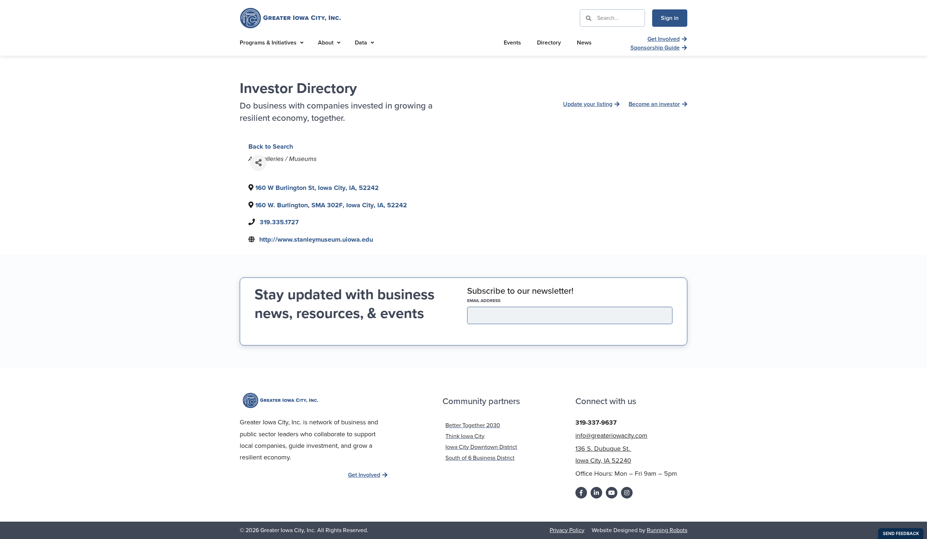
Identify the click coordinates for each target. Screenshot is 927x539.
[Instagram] (627, 492)
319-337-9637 (596, 422)
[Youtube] (611, 492)
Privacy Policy (567, 530)
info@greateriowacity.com (611, 435)
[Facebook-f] (581, 492)
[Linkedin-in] (596, 492)
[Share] (258, 163)
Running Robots (667, 530)
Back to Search (270, 146)
